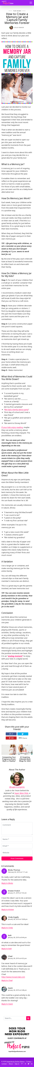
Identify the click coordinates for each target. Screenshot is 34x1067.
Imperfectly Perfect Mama (15, 1061)
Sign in (17, 1064)
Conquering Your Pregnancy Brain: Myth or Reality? (9, 759)
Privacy (28, 1061)
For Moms (17, 11)
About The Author (17, 769)
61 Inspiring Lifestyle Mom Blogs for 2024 (25, 759)
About (11, 1064)
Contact (4, 1064)
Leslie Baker (19, 27)
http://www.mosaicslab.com (13, 977)
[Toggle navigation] (31, 3)
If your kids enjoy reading (12, 427)
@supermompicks (17, 787)
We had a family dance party (16, 409)
